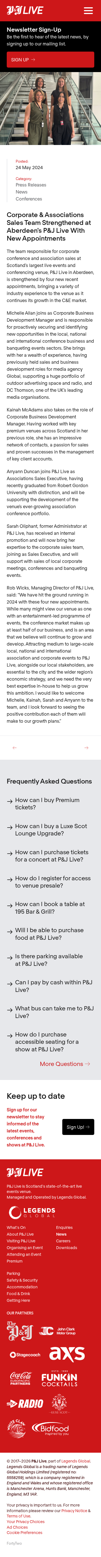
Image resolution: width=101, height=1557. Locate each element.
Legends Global (75, 1461)
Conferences (29, 198)
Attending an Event (24, 1254)
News (21, 191)
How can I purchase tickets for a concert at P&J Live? (51, 855)
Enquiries (64, 1228)
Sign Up (23, 59)
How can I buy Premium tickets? (47, 803)
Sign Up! (78, 1127)
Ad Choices (17, 1527)
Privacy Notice (74, 1510)
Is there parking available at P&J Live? (49, 959)
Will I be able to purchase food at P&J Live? (49, 933)
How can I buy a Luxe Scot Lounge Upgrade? (51, 829)
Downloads (66, 1248)
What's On (16, 1228)
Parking (13, 1274)
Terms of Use (18, 1516)
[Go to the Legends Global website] (32, 1210)
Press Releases (31, 184)
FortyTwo (14, 1543)
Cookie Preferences (24, 1532)
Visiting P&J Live (21, 1241)
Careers (63, 1241)
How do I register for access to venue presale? (53, 881)
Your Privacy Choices (26, 1521)
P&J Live (25, 11)
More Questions (65, 1063)
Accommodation (22, 1287)
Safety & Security (22, 1280)
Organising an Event (25, 1248)
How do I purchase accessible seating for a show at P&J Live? (47, 1041)
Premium (14, 1261)
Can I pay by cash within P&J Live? (54, 985)
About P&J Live (20, 1234)
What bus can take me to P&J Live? (54, 1012)
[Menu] (88, 10)
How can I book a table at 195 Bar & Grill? (50, 907)
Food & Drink (18, 1294)
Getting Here (18, 1300)
